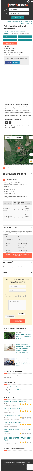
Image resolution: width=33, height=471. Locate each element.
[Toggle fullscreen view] (31, 137)
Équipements (10, 37)
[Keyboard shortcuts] (13, 164)
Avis (25, 40)
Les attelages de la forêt (12, 415)
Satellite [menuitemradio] (18, 138)
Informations (10, 40)
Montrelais (6, 33)
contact (5, 464)
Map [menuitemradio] (8, 138)
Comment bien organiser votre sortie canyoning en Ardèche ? (23, 336)
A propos (28, 462)
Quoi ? (6, 10)
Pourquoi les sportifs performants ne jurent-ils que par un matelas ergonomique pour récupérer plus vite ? (23, 348)
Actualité (24, 37)
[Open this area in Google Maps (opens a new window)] (8, 164)
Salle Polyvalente (10, 168)
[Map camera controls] (31, 154)
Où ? (7, 13)
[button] (19, 148)
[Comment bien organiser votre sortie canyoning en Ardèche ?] (9, 335)
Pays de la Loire (13, 31)
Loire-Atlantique (23, 31)
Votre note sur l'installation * (10, 296)
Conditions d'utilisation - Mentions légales (16, 464)
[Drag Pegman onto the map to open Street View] (31, 161)
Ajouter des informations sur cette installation (17, 255)
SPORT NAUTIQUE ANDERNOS (15, 402)
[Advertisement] (16, 84)
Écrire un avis (10, 43)
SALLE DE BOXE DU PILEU (13, 409)
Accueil (6, 31)
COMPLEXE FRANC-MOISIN (14, 422)
